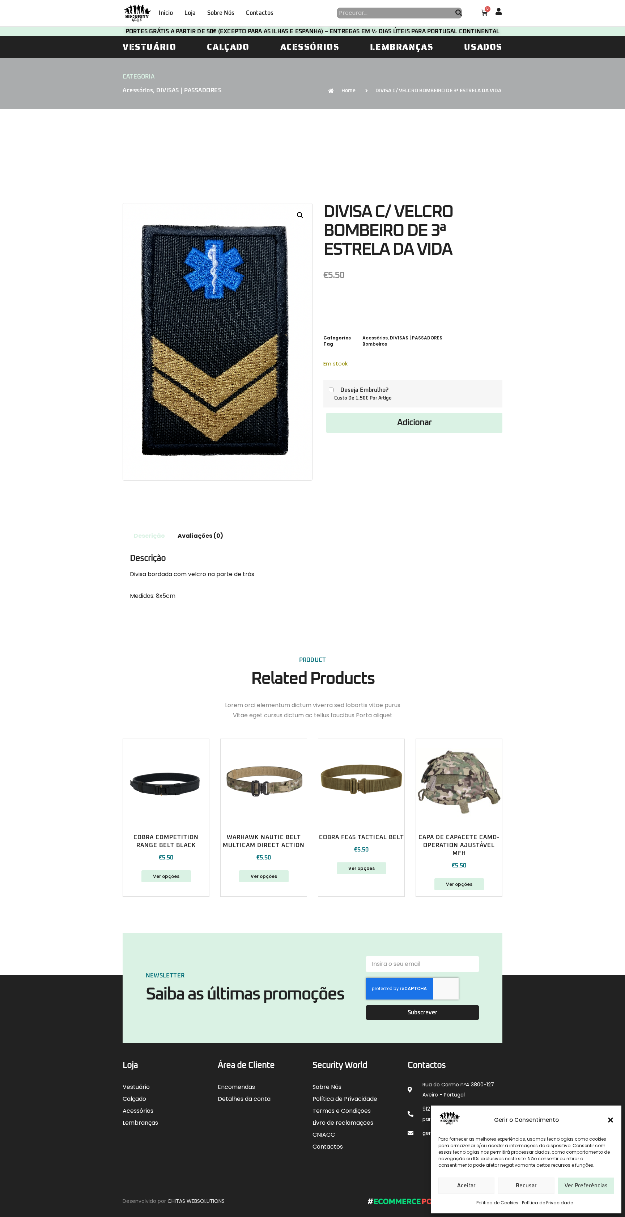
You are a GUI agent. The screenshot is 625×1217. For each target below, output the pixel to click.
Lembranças (401, 47)
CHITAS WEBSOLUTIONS (196, 1201)
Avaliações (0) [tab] (200, 536)
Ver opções (166, 876)
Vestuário (149, 47)
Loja (190, 13)
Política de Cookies (497, 1203)
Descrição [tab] (149, 536)
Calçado (228, 47)
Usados (483, 47)
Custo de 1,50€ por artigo (363, 398)
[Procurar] (458, 13)
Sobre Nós (220, 13)
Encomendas (236, 1087)
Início (166, 13)
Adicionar (414, 422)
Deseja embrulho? (364, 390)
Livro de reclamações (342, 1123)
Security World (339, 1065)
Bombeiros (374, 344)
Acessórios (310, 47)
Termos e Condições (341, 1111)
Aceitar (466, 1185)
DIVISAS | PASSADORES (188, 90)
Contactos (259, 13)
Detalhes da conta (244, 1099)
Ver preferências (586, 1185)
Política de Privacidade (547, 1203)
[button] (610, 1120)
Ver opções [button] (459, 884)
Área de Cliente (246, 1065)
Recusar (526, 1185)
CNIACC (323, 1135)
